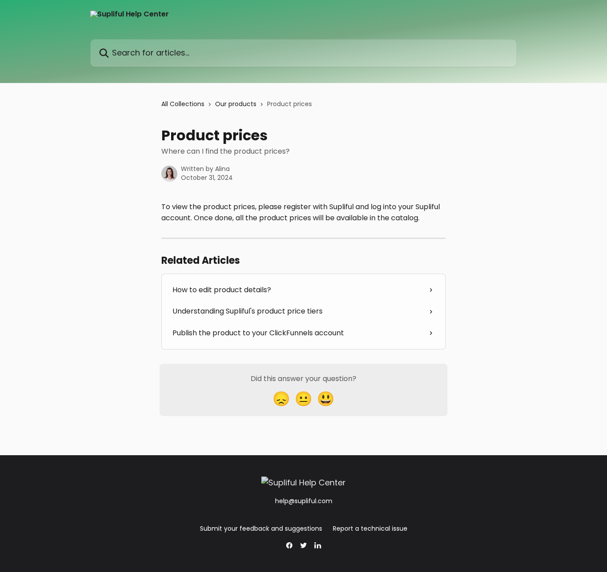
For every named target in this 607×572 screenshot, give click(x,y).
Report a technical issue (370, 528)
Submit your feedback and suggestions (261, 528)
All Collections (182, 103)
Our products (235, 103)
